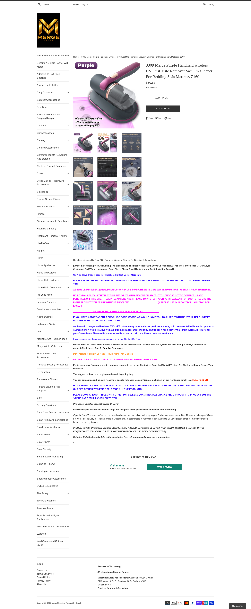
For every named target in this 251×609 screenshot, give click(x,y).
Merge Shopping (58, 603)
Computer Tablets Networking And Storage (53, 157)
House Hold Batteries (53, 280)
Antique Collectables (47, 85)
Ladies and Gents (46, 324)
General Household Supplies (53, 221)
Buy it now (163, 109)
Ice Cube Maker (45, 295)
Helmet (40, 250)
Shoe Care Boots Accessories (53, 412)
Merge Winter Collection (49, 346)
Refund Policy (43, 577)
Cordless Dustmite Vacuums (53, 166)
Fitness (53, 214)
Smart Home (53, 434)
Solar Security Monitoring (50, 456)
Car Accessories (53, 133)
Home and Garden (53, 272)
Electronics (53, 192)
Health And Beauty (53, 228)
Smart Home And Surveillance (53, 420)
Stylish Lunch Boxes (47, 486)
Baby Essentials (53, 92)
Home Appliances (53, 265)
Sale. (39, 398)
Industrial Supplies (53, 302)
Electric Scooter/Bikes (53, 199)
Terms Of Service (45, 574)
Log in (76, 4)
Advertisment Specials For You (53, 55)
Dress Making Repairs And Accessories (53, 183)
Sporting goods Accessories (53, 478)
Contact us (42, 570)
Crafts (53, 173)
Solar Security (44, 449)
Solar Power (43, 442)
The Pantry (53, 493)
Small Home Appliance (53, 427)
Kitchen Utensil (53, 317)
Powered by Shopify (74, 603)
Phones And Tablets (47, 379)
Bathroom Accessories (53, 100)
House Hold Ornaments (53, 287)
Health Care (53, 243)
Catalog (53, 140)
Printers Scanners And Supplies (53, 389)
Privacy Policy (44, 581)
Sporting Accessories (48, 471)
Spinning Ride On (46, 464)
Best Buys (42, 107)
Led (53, 331)
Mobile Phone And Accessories (53, 355)
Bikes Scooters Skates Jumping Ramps (53, 116)
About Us (41, 584)
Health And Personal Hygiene (53, 236)
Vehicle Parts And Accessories (53, 526)
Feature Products (53, 206)
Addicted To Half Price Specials (48, 76)
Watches (41, 534)
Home (40, 258)
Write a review (164, 467)
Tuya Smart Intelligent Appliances (48, 517)
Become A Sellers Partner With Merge (53, 65)
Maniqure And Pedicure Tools (52, 339)
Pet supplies (53, 372)
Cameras (53, 125)
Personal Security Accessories (53, 364)
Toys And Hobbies (53, 500)
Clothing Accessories (53, 147)
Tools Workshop (45, 508)
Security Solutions (46, 405)
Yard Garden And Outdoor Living (53, 543)
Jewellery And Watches (53, 309)
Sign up (85, 4)
